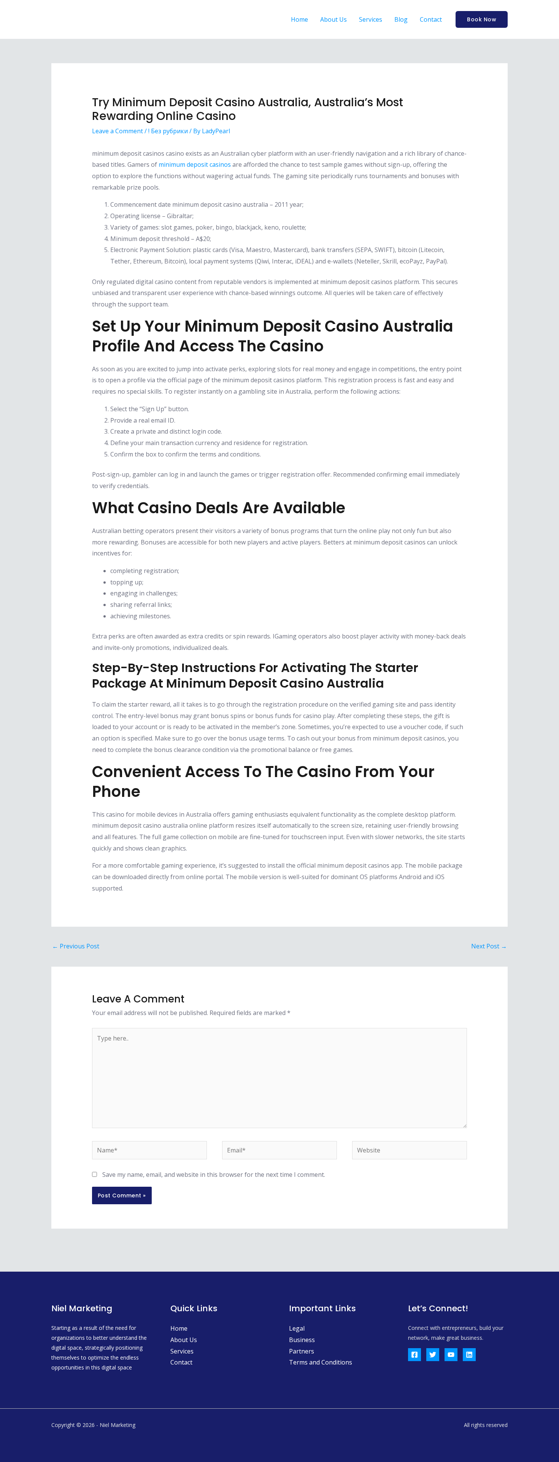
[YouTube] (451, 1354)
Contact (431, 19)
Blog (401, 19)
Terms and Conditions (320, 1362)
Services (370, 19)
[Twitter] (432, 1354)
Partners (301, 1351)
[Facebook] (414, 1354)
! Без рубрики (168, 131)
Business (302, 1340)
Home (299, 19)
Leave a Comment (117, 131)
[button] (482, 19)
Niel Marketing (99, 19)
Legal (297, 1328)
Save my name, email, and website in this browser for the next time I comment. (213, 1174)
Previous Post (75, 946)
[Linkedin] (469, 1354)
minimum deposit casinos (195, 164)
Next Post (489, 946)
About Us (333, 19)
